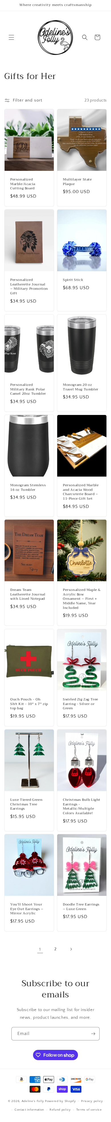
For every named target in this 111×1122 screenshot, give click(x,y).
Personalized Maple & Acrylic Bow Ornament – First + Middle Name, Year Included (82, 599)
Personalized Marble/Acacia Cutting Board (22, 184)
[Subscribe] (93, 1033)
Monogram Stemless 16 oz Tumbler (28, 487)
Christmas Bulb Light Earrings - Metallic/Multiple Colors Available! (81, 806)
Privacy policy (92, 1101)
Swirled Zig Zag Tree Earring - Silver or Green (80, 704)
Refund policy (60, 1109)
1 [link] (40, 949)
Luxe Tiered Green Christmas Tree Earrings (26, 804)
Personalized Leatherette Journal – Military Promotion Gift (29, 286)
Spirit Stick (73, 280)
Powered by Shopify (60, 1101)
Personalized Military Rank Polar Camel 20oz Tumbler (28, 389)
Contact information (29, 1109)
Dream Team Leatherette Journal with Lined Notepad (27, 594)
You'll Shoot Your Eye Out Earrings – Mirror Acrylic (27, 909)
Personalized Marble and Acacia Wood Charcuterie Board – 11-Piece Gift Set (80, 492)
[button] (11, 37)
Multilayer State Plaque (77, 181)
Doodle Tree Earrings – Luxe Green (81, 906)
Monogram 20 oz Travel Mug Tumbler (80, 387)
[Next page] (71, 949)
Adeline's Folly (33, 1101)
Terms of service (89, 1109)
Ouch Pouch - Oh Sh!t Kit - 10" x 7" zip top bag (29, 704)
